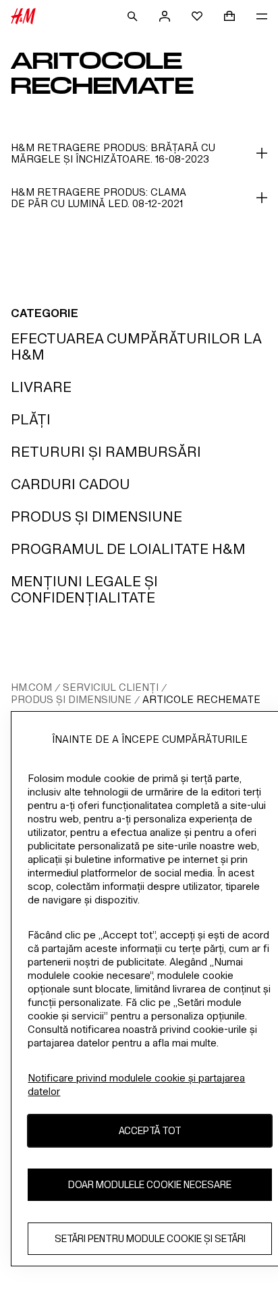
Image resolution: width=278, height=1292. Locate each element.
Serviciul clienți (111, 687)
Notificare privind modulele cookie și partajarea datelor (136, 1084)
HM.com (31, 687)
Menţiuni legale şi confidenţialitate (84, 589)
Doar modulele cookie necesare (149, 1184)
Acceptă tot (150, 1130)
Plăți (31, 419)
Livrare (41, 387)
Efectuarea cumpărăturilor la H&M (136, 346)
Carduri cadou (70, 484)
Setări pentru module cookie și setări (150, 1238)
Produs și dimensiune (96, 516)
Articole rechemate (201, 699)
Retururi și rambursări (106, 451)
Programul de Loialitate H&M (128, 549)
